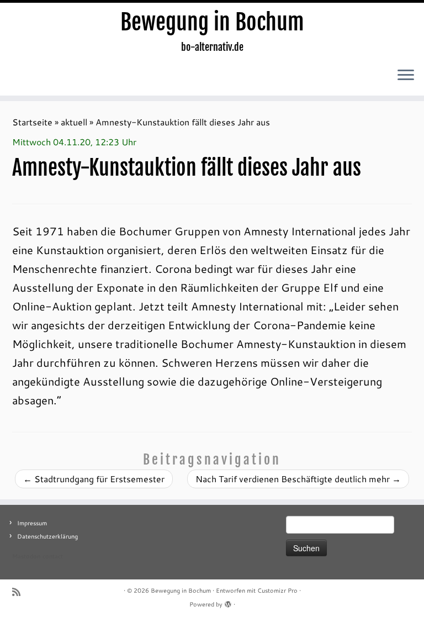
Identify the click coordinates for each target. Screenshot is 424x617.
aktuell (74, 121)
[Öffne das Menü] (406, 75)
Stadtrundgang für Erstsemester (94, 478)
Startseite (32, 121)
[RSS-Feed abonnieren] (20, 592)
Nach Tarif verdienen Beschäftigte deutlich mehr (298, 478)
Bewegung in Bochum (212, 22)
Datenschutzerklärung (47, 536)
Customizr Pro (277, 590)
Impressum (32, 523)
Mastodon (26, 556)
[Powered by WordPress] (228, 602)
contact (53, 556)
